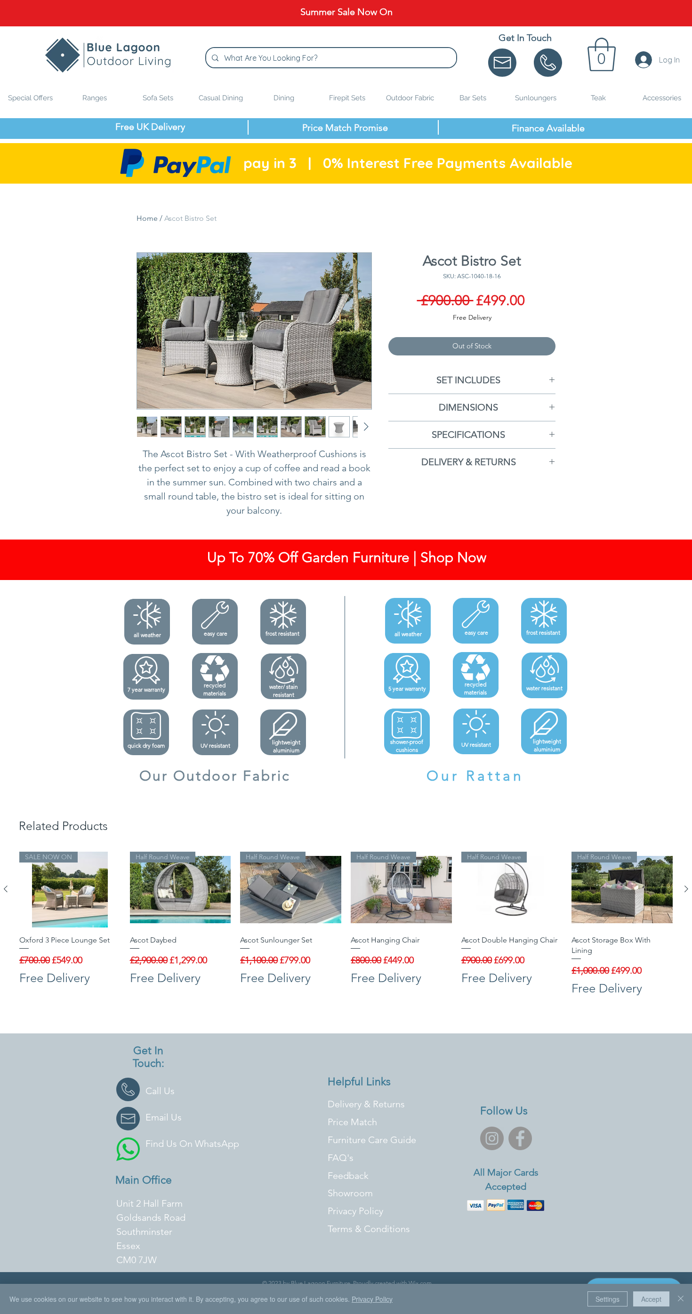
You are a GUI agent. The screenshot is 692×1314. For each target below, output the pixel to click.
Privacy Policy (372, 1299)
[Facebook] (520, 1138)
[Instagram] (492, 1138)
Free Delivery (472, 317)
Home (147, 218)
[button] (601, 54)
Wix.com (420, 1283)
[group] (346, 924)
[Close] (680, 1298)
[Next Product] (686, 889)
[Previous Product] (5, 889)
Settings (607, 1299)
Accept (651, 1299)
